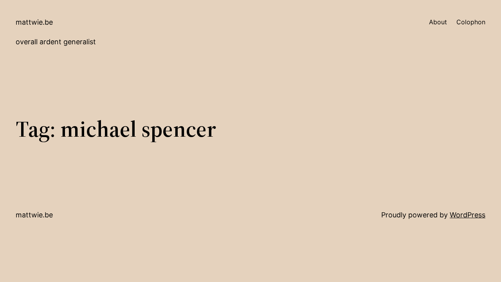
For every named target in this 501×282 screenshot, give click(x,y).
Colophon (470, 22)
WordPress (467, 215)
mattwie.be (34, 22)
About (438, 22)
